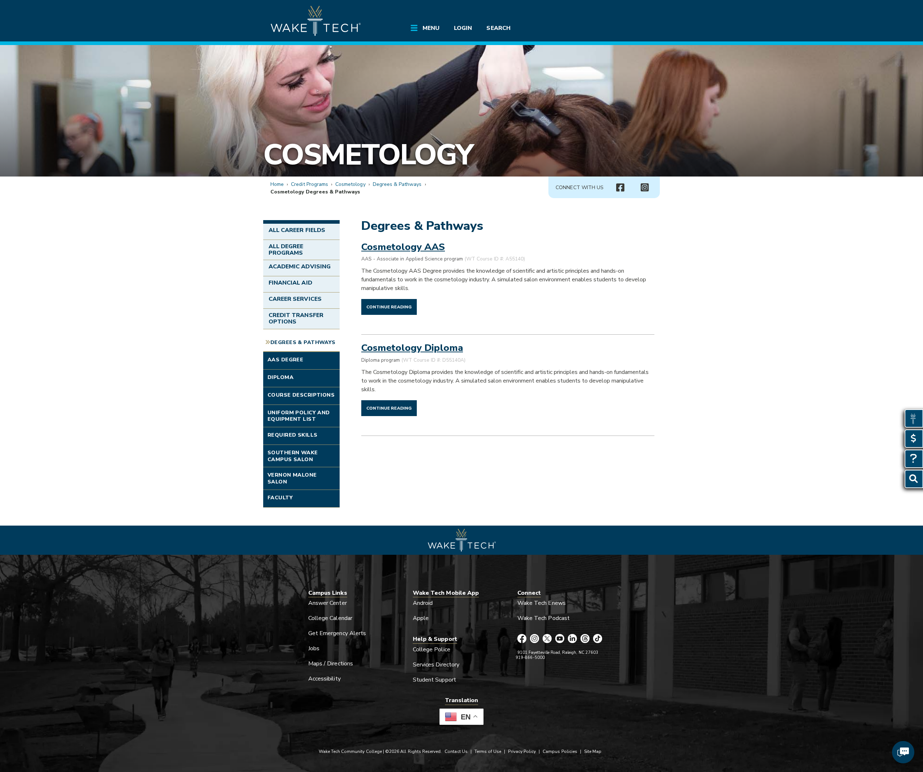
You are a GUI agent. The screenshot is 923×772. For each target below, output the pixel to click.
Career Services (295, 299)
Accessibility (324, 679)
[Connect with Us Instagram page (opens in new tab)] (645, 188)
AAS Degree (285, 359)
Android (423, 603)
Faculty (280, 497)
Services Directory (436, 665)
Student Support (434, 680)
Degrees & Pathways (397, 184)
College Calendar (330, 618)
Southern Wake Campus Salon (293, 456)
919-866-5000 (530, 657)
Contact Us (456, 751)
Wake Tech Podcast (543, 618)
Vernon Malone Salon (292, 478)
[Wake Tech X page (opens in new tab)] (547, 639)
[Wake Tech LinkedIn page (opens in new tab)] (572, 639)
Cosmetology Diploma (412, 347)
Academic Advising (300, 267)
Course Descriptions (301, 394)
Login (463, 28)
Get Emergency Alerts (337, 633)
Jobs (313, 648)
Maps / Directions (330, 664)
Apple (421, 618)
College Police (431, 649)
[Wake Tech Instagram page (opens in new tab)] (534, 639)
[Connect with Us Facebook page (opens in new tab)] (620, 188)
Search (498, 28)
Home (277, 184)
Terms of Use (488, 751)
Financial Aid (290, 283)
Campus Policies (560, 751)
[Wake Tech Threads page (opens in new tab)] (584, 639)
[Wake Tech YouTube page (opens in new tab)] (559, 639)
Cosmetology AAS (403, 246)
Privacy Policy (522, 751)
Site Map (592, 751)
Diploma (280, 377)
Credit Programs (309, 184)
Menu (431, 28)
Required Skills (292, 434)
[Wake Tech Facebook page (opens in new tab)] (521, 639)
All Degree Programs (286, 249)
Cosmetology (368, 154)
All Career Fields (297, 230)
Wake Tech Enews (541, 603)
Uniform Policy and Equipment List (299, 416)
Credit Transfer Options (296, 318)
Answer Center (327, 603)
